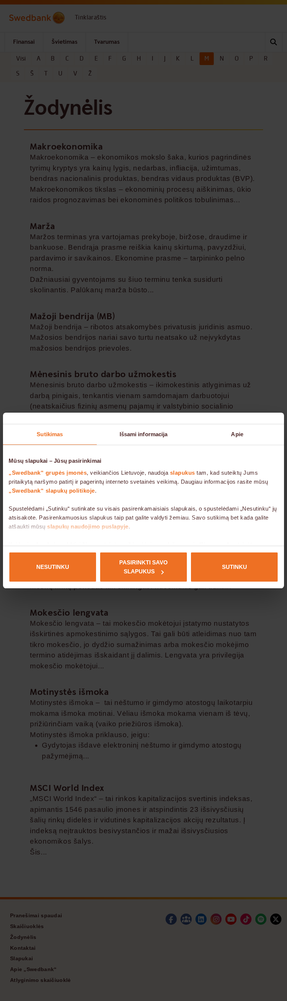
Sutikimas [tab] (50, 434)
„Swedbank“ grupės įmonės (48, 472)
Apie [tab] (237, 434)
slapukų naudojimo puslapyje (88, 526)
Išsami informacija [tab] (144, 434)
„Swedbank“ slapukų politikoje (52, 490)
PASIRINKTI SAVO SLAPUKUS (143, 567)
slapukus (182, 472)
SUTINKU (234, 567)
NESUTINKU (52, 567)
